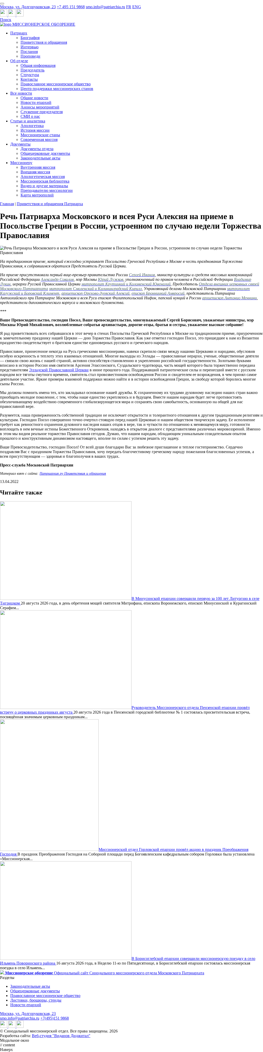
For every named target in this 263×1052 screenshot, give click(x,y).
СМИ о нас (30, 116)
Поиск (5, 19)
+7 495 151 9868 (71, 7)
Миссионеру (21, 162)
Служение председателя (42, 112)
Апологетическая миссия (43, 176)
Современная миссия (39, 139)
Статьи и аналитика (27, 121)
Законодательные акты (40, 158)
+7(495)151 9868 (54, 1018)
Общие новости (34, 98)
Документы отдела (37, 149)
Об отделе (19, 61)
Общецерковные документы (45, 153)
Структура (30, 75)
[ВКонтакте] (12, 15)
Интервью (30, 47)
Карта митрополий (37, 195)
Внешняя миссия (35, 172)
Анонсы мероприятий (40, 107)
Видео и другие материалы (44, 186)
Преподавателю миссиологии (47, 190)
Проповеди (30, 56)
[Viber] (20, 15)
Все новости (21, 93)
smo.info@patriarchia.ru (105, 7)
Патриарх (18, 33)
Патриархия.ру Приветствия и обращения (73, 473)
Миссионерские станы (40, 135)
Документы (20, 144)
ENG (136, 7)
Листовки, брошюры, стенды (35, 1000)
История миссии (35, 130)
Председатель (32, 70)
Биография (30, 37)
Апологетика (32, 125)
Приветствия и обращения (44, 42)
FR (128, 7)
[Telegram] (4, 15)
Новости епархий (36, 102)
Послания (29, 51)
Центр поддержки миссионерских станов (57, 88)
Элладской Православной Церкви (59, 370)
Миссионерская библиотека (45, 181)
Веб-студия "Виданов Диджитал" (61, 1035)
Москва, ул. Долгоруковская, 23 (28, 7)
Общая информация (38, 65)
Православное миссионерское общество (56, 84)
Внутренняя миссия (38, 167)
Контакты (29, 79)
